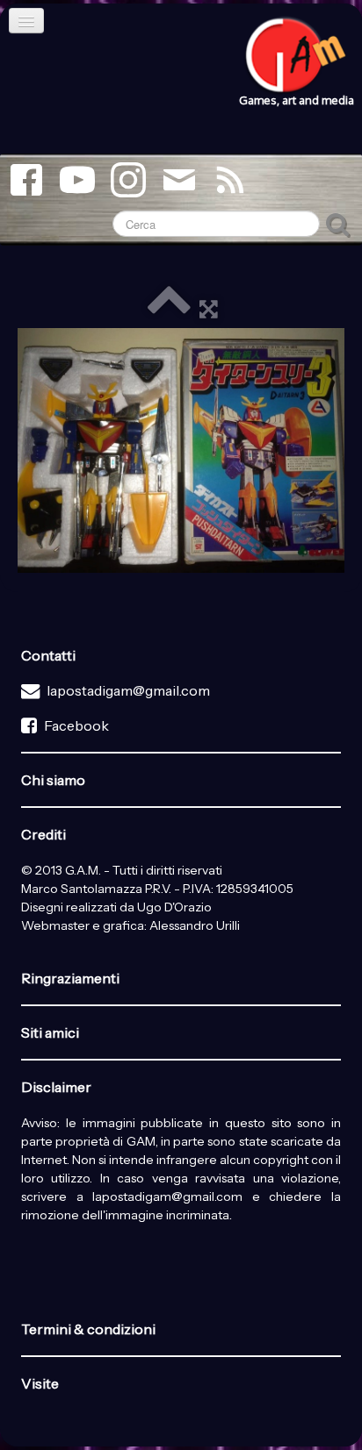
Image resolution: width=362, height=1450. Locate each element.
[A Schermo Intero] (208, 308)
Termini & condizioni (88, 1329)
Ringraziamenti (70, 978)
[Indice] (168, 308)
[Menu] (26, 20)
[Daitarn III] (181, 450)
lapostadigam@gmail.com (128, 690)
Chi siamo (53, 780)
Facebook (76, 725)
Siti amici (50, 1032)
